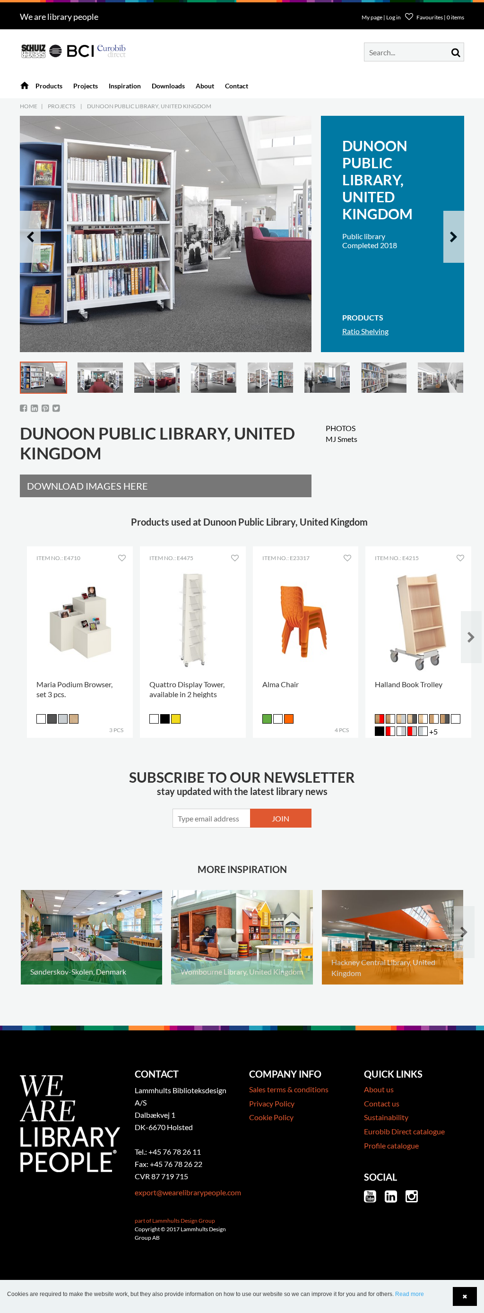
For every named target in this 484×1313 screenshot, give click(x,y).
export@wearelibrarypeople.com (188, 1192)
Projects (61, 106)
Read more (409, 1294)
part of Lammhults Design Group (175, 1220)
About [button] (205, 86)
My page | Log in (382, 17)
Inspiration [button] (125, 86)
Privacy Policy (271, 1103)
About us (379, 1089)
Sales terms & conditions (288, 1089)
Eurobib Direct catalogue (404, 1131)
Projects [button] (85, 86)
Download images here (87, 486)
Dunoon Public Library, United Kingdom (149, 106)
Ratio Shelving (365, 331)
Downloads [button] (168, 86)
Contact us (381, 1103)
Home (28, 106)
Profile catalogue (391, 1145)
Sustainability (386, 1117)
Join (280, 818)
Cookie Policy (271, 1117)
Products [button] (48, 86)
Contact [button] (236, 86)
